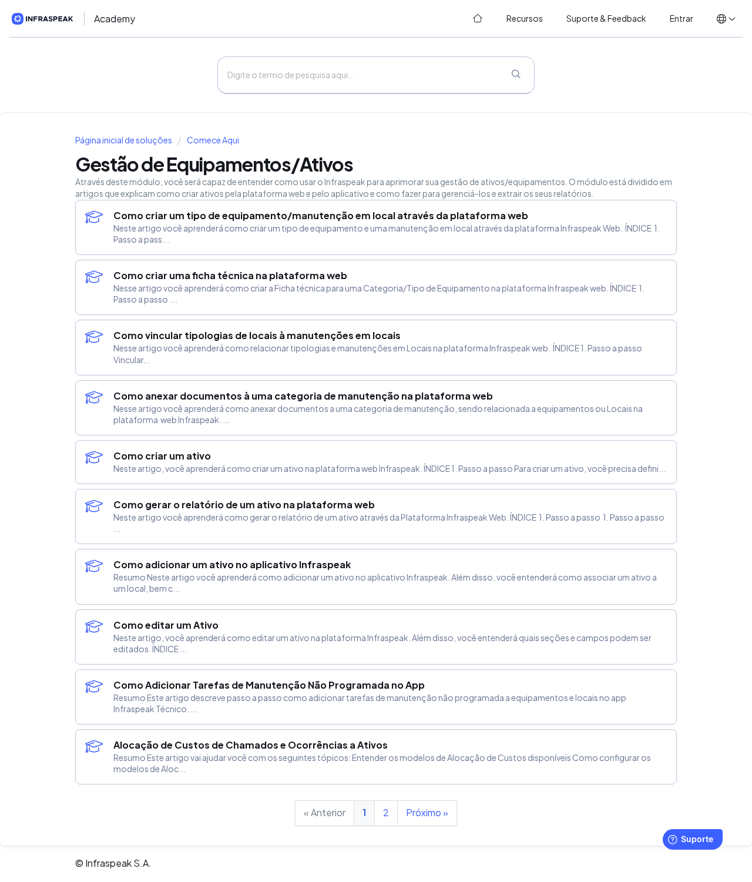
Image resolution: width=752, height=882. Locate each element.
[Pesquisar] (515, 75)
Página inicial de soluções (124, 140)
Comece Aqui (213, 140)
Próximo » (427, 813)
